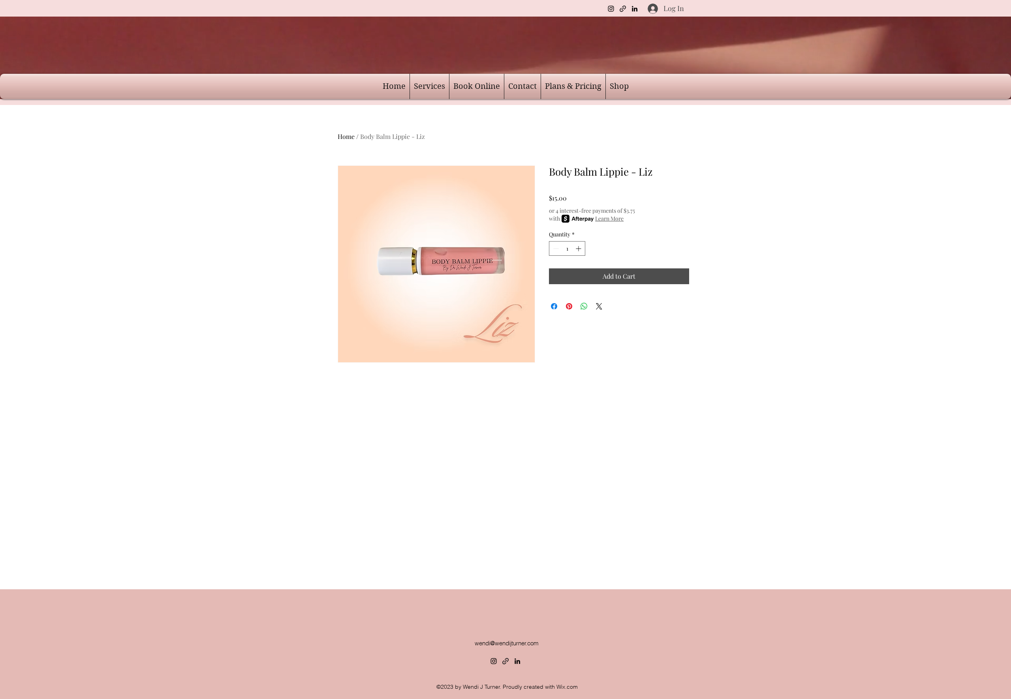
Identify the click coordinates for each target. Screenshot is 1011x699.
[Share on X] (599, 306)
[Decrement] (555, 248)
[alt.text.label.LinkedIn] (635, 9)
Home (346, 136)
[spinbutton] (567, 248)
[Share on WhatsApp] (584, 306)
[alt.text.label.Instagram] (611, 9)
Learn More (609, 218)
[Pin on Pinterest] (569, 306)
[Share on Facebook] (554, 306)
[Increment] (579, 248)
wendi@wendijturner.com (507, 643)
